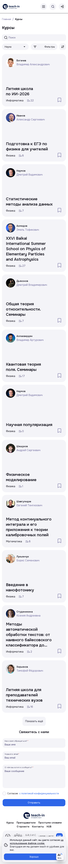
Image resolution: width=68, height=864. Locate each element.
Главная (6, 19)
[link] (11, 6)
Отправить (34, 802)
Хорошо (34, 856)
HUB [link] (49, 826)
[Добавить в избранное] (59, 100)
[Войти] (62, 6)
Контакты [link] (38, 826)
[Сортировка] (62, 46)
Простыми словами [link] (50, 822)
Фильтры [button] (49, 46)
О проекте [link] (23, 826)
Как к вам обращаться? (16, 741)
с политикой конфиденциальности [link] (39, 793)
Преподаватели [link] (26, 822)
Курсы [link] (18, 19)
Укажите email (11, 754)
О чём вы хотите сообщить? (18, 767)
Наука (8, 46)
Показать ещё (34, 721)
